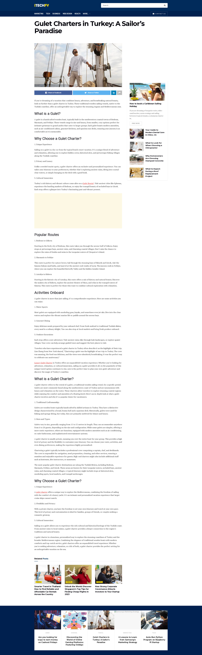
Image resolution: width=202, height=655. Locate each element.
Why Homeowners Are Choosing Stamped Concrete (154, 158)
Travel (38, 582)
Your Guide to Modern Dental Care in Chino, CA (154, 132)
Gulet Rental (88, 183)
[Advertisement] (78, 210)
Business (56, 14)
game (47, 633)
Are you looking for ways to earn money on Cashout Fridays (48, 639)
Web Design (67, 14)
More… (86, 14)
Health (77, 14)
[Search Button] (165, 5)
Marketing (38, 14)
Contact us (160, 14)
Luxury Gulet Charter (43, 362)
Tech (48, 14)
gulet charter (41, 492)
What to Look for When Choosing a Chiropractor (153, 145)
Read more (136, 123)
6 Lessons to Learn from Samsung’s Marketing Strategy (127, 639)
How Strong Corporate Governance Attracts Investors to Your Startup (107, 589)
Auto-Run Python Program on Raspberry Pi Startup (154, 639)
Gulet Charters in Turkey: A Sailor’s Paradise (101, 639)
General (134, 98)
